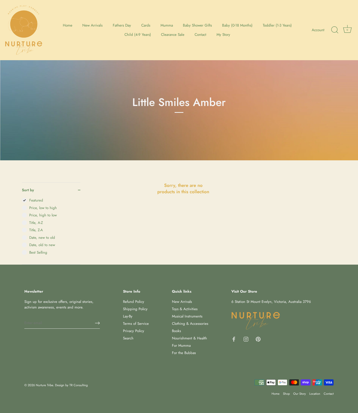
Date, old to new (42, 245)
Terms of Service (136, 323)
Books (176, 331)
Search (128, 338)
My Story (223, 34)
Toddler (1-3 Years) (277, 25)
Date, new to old (42, 237)
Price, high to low (43, 215)
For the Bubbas (184, 352)
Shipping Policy (135, 309)
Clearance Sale (172, 34)
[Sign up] (97, 323)
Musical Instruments (187, 316)
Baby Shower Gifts (197, 25)
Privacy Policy (133, 331)
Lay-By (127, 316)
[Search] (334, 30)
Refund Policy (133, 301)
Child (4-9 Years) (137, 34)
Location (314, 393)
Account (318, 30)
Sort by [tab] (28, 190)
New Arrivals (92, 25)
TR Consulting (78, 385)
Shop (286, 393)
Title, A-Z (36, 222)
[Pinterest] (258, 339)
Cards (145, 25)
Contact (200, 34)
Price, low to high (43, 208)
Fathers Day (122, 25)
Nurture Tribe (44, 385)
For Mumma (181, 345)
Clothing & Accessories (190, 323)
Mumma (166, 25)
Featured (36, 200)
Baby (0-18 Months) (237, 25)
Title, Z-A (36, 230)
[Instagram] (246, 339)
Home (67, 25)
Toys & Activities (185, 309)
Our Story (299, 393)
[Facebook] (233, 339)
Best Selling (38, 252)
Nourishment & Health (189, 338)
